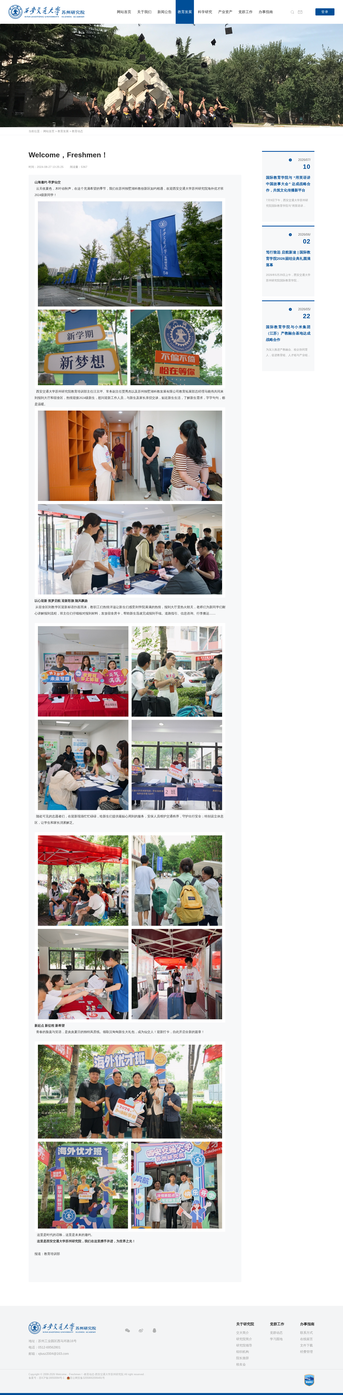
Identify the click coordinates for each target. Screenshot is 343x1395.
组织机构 (242, 1351)
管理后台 (34, 1383)
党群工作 (245, 12)
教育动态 (77, 131)
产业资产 (225, 12)
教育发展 (185, 12)
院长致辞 (242, 1358)
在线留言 (306, 1339)
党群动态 (276, 1332)
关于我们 (144, 12)
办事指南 (266, 12)
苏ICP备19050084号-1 (51, 1377)
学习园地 (276, 1339)
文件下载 (306, 1345)
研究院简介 (244, 1339)
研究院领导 (244, 1345)
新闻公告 (164, 12)
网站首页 (124, 12)
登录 (325, 11)
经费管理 (306, 1351)
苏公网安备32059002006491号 (87, 1377)
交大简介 (242, 1332)
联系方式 (306, 1332)
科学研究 (205, 12)
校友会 (241, 1364)
